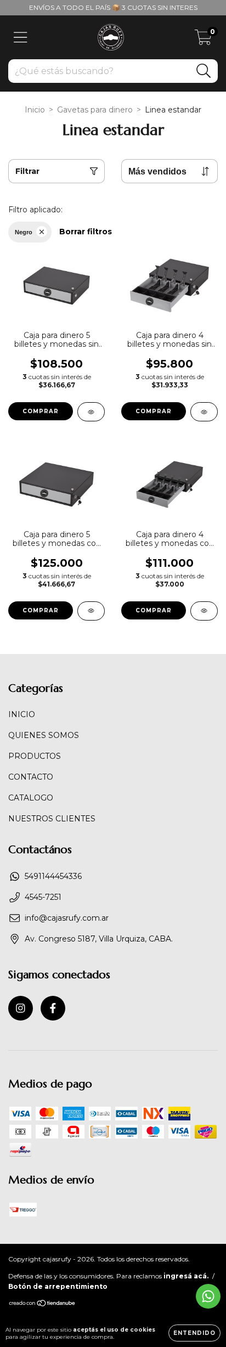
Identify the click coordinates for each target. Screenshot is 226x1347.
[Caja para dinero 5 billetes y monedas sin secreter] (91, 411)
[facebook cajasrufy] (53, 1008)
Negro (23, 232)
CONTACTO (30, 777)
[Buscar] (204, 71)
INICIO (21, 714)
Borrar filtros (85, 231)
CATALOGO (30, 798)
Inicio (35, 110)
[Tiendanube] (42, 1304)
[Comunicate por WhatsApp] (208, 1296)
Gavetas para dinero (95, 110)
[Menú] (20, 37)
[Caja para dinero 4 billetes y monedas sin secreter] (204, 411)
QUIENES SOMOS (43, 735)
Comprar (40, 411)
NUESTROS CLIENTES (51, 819)
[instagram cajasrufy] (20, 1008)
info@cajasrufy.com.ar (67, 918)
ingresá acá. (185, 1276)
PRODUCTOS (34, 756)
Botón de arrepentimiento (58, 1286)
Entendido (194, 1333)
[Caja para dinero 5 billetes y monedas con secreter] (91, 611)
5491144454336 (53, 876)
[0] (203, 40)
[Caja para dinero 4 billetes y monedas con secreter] (204, 611)
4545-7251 (43, 897)
